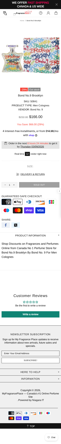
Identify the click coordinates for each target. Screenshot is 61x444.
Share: (6, 219)
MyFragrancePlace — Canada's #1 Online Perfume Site (22, 13)
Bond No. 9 (36, 109)
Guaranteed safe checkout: (22, 196)
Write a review (30, 314)
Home (22, 20)
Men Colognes (41, 105)
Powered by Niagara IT (31, 400)
